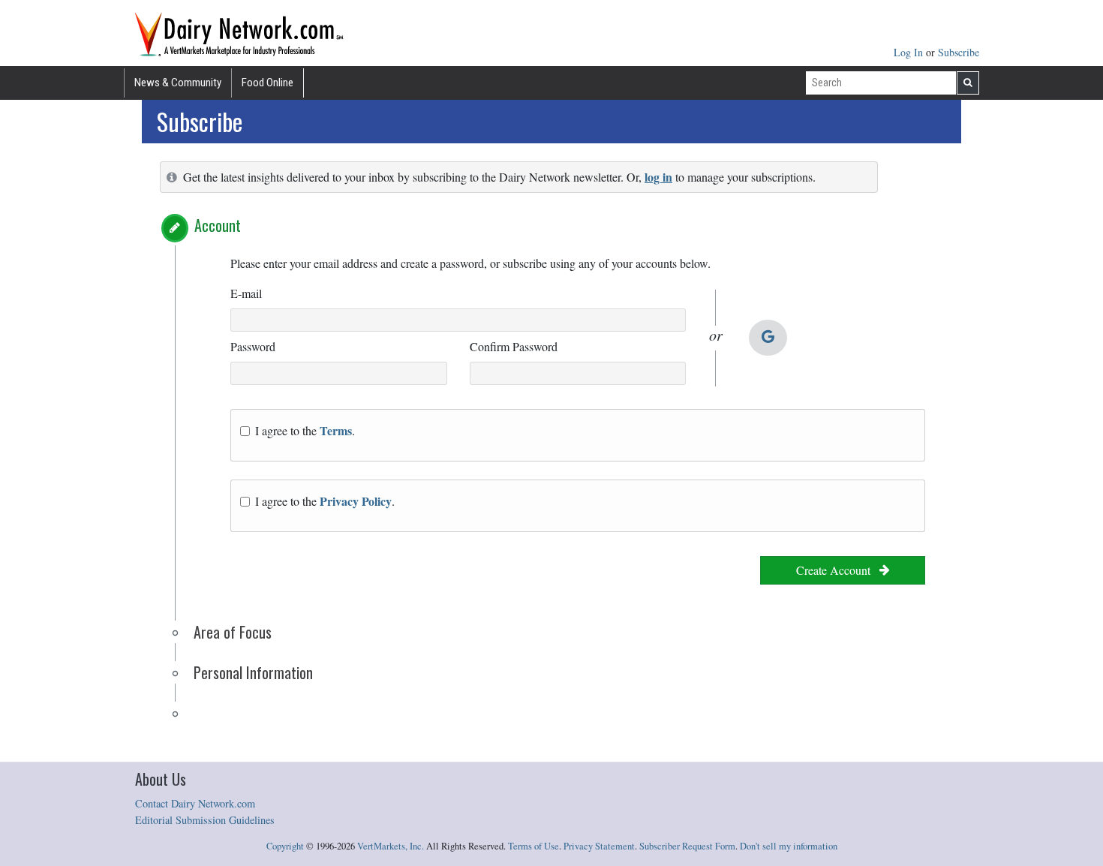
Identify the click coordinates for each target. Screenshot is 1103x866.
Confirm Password (514, 346)
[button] (174, 228)
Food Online (267, 82)
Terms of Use (533, 846)
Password (252, 346)
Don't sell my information (788, 846)
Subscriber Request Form (687, 846)
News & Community (177, 82)
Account (217, 225)
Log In (910, 52)
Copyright (285, 846)
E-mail (246, 293)
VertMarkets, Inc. (390, 846)
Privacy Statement (599, 846)
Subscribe (958, 52)
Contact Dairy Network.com (195, 803)
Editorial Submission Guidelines (205, 820)
